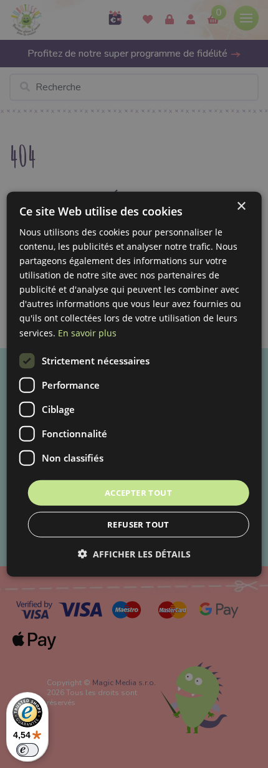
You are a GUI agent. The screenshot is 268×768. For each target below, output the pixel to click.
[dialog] (134, 384)
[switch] (27, 750)
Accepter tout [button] (138, 492)
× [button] (241, 206)
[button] (134, 554)
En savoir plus (87, 332)
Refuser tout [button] (138, 524)
